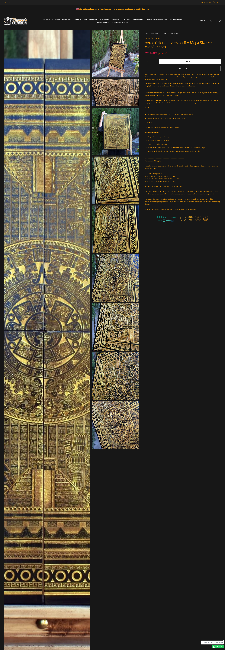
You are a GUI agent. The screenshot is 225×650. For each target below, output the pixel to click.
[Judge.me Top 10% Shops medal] (205, 218)
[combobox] (211, 2)
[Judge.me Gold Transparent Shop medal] (183, 218)
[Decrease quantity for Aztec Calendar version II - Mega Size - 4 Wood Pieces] (147, 61)
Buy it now (183, 68)
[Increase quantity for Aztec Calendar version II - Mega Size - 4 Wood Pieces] (155, 61)
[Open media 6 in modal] (115, 229)
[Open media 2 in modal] (115, 53)
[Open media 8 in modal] (115, 327)
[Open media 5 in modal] (115, 180)
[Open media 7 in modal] (115, 278)
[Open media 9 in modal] (115, 376)
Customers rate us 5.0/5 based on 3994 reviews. (162, 33)
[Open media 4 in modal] (115, 131)
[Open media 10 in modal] (115, 425)
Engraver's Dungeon (152, 38)
